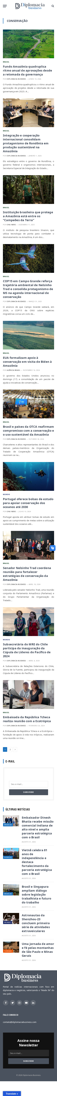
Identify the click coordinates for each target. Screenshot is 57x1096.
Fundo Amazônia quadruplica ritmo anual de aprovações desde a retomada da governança (27, 70)
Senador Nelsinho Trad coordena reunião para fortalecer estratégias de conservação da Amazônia (27, 574)
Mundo (6, 494)
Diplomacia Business (16, 79)
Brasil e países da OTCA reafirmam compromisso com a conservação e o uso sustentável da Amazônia (28, 430)
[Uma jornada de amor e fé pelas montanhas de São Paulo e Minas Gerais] (11, 947)
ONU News (11, 224)
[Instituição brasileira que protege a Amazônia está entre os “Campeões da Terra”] (28, 189)
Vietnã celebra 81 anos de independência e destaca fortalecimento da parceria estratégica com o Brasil (37, 862)
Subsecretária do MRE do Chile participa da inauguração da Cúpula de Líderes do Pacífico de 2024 (27, 650)
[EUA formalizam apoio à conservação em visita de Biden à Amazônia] (28, 335)
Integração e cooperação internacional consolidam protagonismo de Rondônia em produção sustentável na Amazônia (26, 143)
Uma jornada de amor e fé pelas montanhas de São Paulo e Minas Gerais (38, 950)
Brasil (6, 62)
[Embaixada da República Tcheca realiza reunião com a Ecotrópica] (28, 694)
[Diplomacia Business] (30, 6)
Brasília (8, 825)
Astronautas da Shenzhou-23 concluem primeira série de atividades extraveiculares (36, 923)
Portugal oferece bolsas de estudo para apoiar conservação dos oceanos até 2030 (28, 503)
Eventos (8, 857)
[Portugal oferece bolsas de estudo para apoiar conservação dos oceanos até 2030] (28, 476)
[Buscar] (52, 6)
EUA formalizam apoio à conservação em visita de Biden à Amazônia (27, 362)
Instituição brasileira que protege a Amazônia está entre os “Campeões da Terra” (28, 216)
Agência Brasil (13, 370)
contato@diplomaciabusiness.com (19, 1022)
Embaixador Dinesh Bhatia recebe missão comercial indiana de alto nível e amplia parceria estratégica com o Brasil (37, 827)
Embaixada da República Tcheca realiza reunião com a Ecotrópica (27, 719)
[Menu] (5, 6)
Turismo (8, 951)
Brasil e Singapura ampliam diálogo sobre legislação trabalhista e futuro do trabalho (36, 894)
